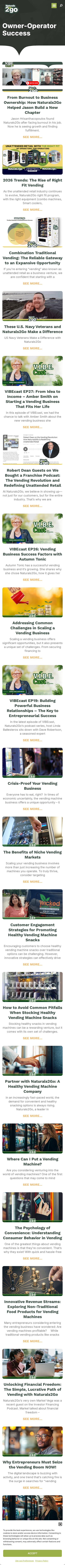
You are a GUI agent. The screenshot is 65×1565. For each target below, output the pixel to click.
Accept (32, 1553)
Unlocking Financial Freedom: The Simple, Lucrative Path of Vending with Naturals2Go (32, 1389)
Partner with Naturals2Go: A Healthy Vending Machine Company (32, 1086)
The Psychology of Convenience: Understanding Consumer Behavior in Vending (32, 1233)
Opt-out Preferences (24, 1561)
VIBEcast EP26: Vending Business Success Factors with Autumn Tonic (32, 554)
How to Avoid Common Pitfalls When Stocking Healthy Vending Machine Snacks (32, 1012)
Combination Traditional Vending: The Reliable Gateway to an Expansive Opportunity (32, 258)
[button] (60, 1524)
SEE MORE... (32, 137)
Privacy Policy (41, 1561)
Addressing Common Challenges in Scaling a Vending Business (32, 628)
